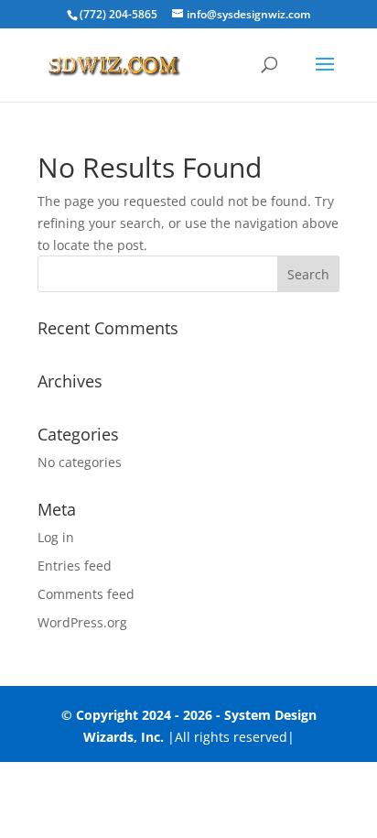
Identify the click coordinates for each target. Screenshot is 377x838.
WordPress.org (82, 622)
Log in (56, 537)
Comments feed (86, 594)
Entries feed (75, 565)
